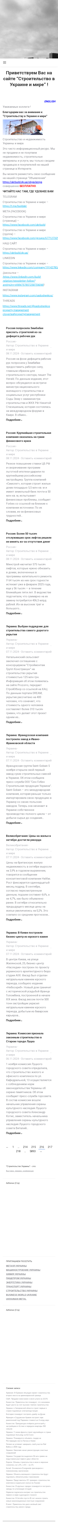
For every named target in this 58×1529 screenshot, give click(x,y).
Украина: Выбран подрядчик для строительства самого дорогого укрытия (27, 630)
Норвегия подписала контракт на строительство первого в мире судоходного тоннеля (25, 1493)
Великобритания (17, 845)
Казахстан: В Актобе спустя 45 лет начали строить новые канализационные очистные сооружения (27, 1499)
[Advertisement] (29, 28)
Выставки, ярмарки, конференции (20, 1171)
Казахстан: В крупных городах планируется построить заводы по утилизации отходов (28, 1487)
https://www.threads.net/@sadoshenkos (26, 306)
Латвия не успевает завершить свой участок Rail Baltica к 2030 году (26, 1445)
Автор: (27, 347)
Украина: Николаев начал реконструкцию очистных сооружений (27, 1451)
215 (33, 1147)
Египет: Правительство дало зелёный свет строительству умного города (23, 1505)
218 (18, 1151)
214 (25, 1147)
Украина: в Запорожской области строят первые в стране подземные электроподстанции (26, 1409)
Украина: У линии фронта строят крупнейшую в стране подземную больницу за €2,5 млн (28, 1433)
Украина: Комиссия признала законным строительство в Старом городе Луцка (24, 1037)
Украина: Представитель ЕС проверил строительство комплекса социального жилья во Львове (28, 1481)
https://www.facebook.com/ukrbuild (24, 224)
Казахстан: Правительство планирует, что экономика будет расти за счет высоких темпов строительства (28, 1403)
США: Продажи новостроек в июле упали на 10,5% (27, 1399)
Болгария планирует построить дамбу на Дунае (25, 1414)
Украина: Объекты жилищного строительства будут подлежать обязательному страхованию (27, 1475)
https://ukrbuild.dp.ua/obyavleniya (22, 182)
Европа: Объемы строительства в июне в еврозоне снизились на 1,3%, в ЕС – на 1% (27, 1463)
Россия (11, 341)
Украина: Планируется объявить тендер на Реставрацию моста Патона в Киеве (23, 1439)
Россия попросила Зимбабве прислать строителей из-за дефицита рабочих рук (24, 332)
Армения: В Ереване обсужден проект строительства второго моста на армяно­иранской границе (28, 1394)
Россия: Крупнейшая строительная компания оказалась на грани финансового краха (28, 436)
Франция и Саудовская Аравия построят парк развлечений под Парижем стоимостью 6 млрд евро (27, 1419)
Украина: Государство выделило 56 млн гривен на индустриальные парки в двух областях (26, 1457)
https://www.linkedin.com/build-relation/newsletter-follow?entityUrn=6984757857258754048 (23, 280)
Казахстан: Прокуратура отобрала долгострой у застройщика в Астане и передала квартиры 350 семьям (26, 1426)
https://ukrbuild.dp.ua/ (15, 252)
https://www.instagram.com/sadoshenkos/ (28, 295)
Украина (11, 639)
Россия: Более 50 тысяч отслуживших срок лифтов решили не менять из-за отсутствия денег (28, 537)
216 (42, 1147)
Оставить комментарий (36, 353)
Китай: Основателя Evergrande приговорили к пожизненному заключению (24, 1469)
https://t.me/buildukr (15, 206)
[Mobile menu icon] (4, 62)
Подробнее (13, 419)
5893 (33, 1151)
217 (50, 1147)
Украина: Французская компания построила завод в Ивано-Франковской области (27, 739)
